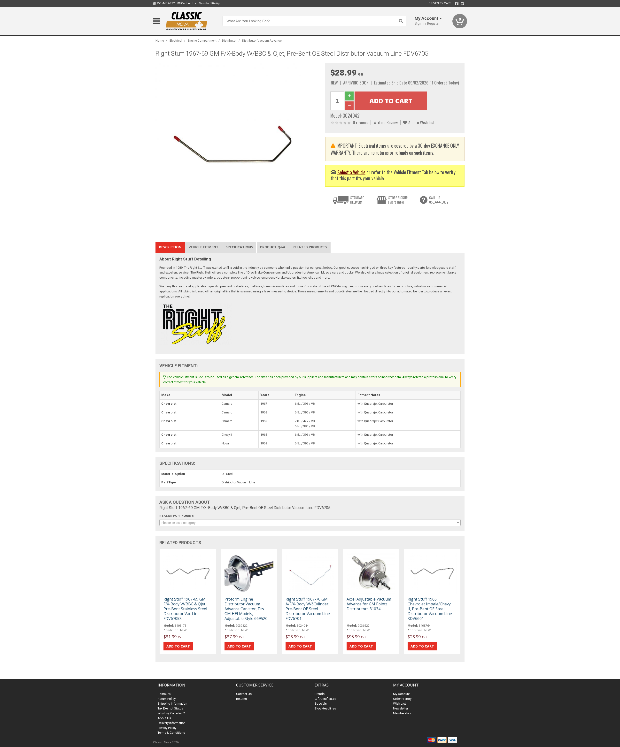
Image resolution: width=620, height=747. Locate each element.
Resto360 (164, 694)
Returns (241, 699)
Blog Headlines (325, 708)
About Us (164, 718)
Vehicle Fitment (203, 247)
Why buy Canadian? (171, 713)
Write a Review (385, 122)
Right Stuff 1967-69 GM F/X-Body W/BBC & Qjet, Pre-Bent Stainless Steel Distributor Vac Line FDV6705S (185, 608)
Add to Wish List (421, 122)
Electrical (176, 40)
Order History (402, 699)
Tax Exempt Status (170, 708)
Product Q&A (272, 247)
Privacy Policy (167, 728)
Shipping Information (172, 703)
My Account (401, 694)
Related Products (310, 247)
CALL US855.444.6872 (438, 200)
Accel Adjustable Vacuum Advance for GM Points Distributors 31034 (369, 603)
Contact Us (188, 3)
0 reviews (360, 122)
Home (159, 40)
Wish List (399, 703)
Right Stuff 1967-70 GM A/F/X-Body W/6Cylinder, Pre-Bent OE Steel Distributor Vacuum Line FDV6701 (308, 608)
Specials (321, 703)
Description (170, 247)
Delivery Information (172, 723)
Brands (320, 694)
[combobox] (310, 522)
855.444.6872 (165, 3)
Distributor (229, 40)
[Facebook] (456, 3)
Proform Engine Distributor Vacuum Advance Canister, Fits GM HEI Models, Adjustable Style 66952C (246, 608)
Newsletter (400, 708)
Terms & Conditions (171, 732)
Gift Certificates (325, 699)
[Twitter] (462, 3)
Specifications (239, 247)
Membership (402, 713)
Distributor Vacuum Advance (262, 40)
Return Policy (167, 699)
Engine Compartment (202, 40)
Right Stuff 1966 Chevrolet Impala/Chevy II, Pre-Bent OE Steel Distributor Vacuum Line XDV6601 (430, 608)
